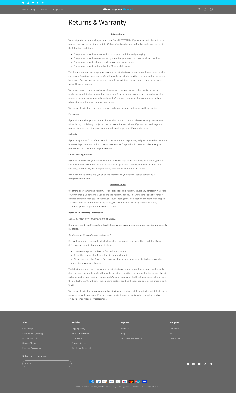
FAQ (171, 333)
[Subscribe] (68, 363)
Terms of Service (79, 343)
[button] (34, 9)
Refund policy (111, 387)
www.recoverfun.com (125, 225)
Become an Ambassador (131, 338)
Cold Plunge (27, 328)
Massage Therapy (29, 343)
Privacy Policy (77, 338)
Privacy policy (124, 387)
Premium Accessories (31, 348)
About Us (125, 328)
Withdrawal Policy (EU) (82, 348)
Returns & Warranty (80, 333)
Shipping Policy (78, 328)
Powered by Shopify (97, 387)
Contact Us (175, 328)
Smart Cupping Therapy (32, 333)
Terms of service (137, 387)
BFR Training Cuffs (30, 338)
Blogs (123, 333)
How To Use (175, 338)
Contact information (153, 387)
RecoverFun (85, 387)
